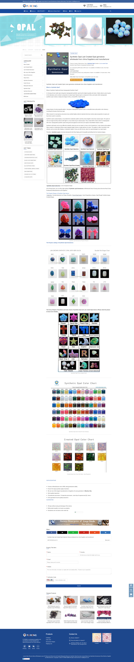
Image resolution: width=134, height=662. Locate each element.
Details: (49, 566)
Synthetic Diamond (28, 91)
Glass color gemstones (30, 160)
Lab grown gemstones (29, 154)
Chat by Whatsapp (90, 80)
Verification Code (52, 577)
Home (25, 49)
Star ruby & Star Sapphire (29, 72)
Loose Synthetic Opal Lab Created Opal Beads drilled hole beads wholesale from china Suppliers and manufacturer (104, 623)
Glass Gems (26, 77)
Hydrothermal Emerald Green (31, 168)
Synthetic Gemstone (28, 80)
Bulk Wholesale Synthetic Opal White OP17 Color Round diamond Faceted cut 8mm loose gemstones (104, 608)
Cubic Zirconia (27, 83)
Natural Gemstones (28, 75)
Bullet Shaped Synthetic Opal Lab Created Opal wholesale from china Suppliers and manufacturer (70, 623)
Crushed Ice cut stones (30, 174)
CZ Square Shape (28, 176)
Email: (49, 559)
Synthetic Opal (38, 49)
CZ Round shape (28, 151)
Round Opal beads (77, 195)
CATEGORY (30, 49)
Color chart (48, 639)
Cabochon (49, 195)
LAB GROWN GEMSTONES (30, 93)
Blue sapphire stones (29, 165)
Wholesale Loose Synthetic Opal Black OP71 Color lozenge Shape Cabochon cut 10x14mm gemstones (53, 623)
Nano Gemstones (28, 171)
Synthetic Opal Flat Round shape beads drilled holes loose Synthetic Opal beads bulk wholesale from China (87, 608)
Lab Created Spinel (28, 67)
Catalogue (48, 637)
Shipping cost (49, 643)
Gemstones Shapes (50, 641)
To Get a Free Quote (77, 80)
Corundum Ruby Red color (30, 157)
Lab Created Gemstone (29, 69)
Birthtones (26, 96)
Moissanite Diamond (28, 85)
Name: (49, 552)
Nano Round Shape (28, 163)
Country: (83, 552)
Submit (79, 586)
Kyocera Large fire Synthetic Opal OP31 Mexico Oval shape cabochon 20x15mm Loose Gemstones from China (70, 608)
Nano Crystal (26, 64)
